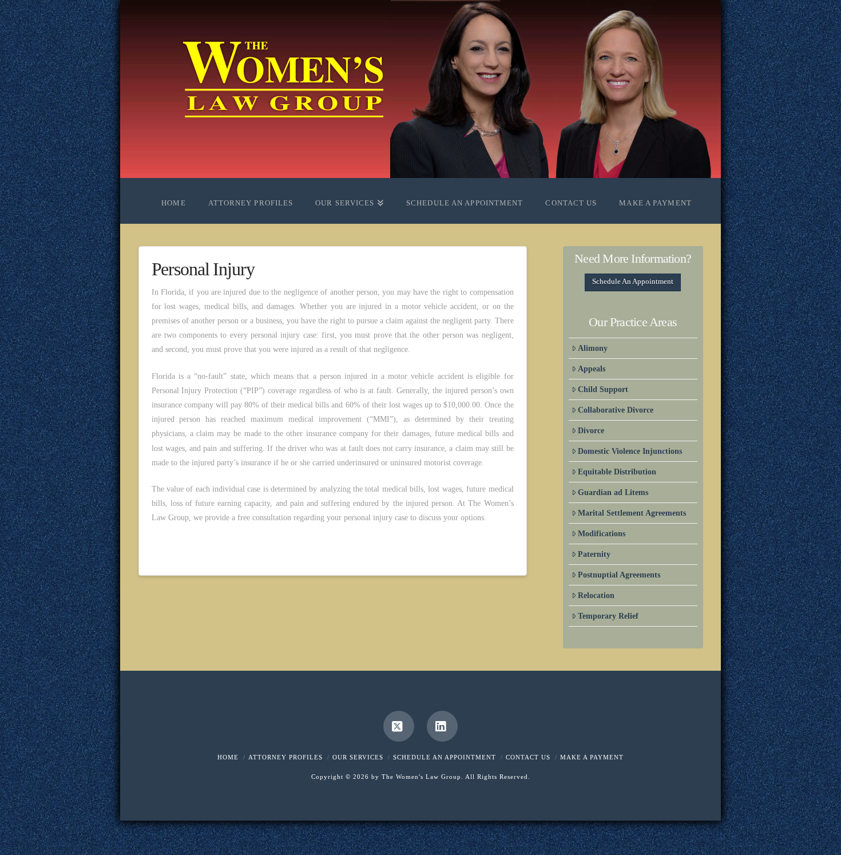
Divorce (591, 430)
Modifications (601, 533)
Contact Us (528, 757)
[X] (398, 726)
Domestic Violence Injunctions (630, 451)
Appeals (591, 369)
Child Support (603, 389)
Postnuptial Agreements (619, 575)
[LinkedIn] (442, 726)
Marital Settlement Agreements (632, 513)
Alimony (593, 348)
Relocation (596, 595)
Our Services (357, 757)
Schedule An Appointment (632, 281)
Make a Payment (592, 757)
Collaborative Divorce (615, 410)
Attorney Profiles (285, 757)
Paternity (594, 554)
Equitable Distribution (617, 472)
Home (228, 757)
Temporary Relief (608, 616)
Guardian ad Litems (613, 492)
